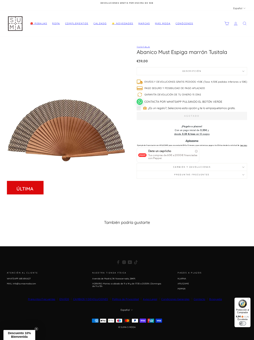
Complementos (76, 23)
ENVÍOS (64, 299)
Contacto (199, 299)
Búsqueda (215, 299)
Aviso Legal (150, 299)
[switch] (242, 323)
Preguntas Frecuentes (41, 299)
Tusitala (143, 47)
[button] (19, 335)
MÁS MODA (162, 23)
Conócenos (184, 23)
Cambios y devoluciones (192, 167)
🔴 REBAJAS (38, 23)
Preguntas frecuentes (191, 174)
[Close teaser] (36, 329)
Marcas (144, 23)
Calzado (100, 23)
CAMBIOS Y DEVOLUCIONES (90, 299)
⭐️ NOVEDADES (122, 23)
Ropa (56, 23)
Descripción (191, 71)
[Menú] (248, 300)
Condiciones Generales (175, 299)
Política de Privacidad (125, 299)
